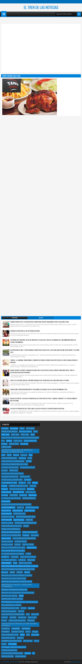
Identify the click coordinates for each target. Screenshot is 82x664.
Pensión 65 (22, 617)
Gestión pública (7, 541)
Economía (23, 495)
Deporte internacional (17, 489)
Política (4, 620)
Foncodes (34, 535)
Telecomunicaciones (9, 650)
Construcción (25, 477)
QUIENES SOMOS (18, 632)
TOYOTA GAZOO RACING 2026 (12, 653)
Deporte (5, 489)
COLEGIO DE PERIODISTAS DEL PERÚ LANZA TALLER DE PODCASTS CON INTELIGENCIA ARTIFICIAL (37, 408)
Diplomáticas (6, 492)
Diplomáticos (30, 492)
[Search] (79, 14)
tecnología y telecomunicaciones (14, 647)
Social (36, 641)
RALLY (28, 632)
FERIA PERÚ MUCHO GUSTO (11, 526)
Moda (21, 596)
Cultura (34, 483)
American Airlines (25, 431)
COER (30, 458)
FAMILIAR (29, 520)
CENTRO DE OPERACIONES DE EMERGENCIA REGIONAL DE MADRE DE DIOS (17, 451)
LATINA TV (5, 557)
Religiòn (35, 632)
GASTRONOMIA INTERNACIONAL (24, 538)
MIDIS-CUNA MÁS (25, 563)
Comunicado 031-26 (27, 467)
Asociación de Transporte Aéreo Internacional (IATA (20, 438)
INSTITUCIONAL (28, 544)
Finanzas (26, 535)
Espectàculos (7, 514)
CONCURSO (13, 470)
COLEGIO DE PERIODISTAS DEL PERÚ (15, 464)
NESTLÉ (21, 611)
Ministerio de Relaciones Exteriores (14, 590)
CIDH (3, 455)
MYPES (23, 608)
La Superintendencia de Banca (13, 554)
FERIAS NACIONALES (30, 532)
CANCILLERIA (13, 444)
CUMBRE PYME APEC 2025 (18, 486)
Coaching (22, 458)
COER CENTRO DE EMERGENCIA (13, 461)
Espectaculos (18, 511)
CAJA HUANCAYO (30, 441)
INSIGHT (17, 544)
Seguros (20, 638)
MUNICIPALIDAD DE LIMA (10, 608)
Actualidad (14, 428)
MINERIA (20, 572)
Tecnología (12, 644)
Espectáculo (6, 511)
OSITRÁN (13, 617)
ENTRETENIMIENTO (8, 507)
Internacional (31, 548)
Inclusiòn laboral (20, 541)
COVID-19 (22, 483)
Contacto (27, 480)
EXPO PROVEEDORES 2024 (25, 517)
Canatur (4, 444)
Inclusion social (7, 544)
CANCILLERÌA (6, 447)
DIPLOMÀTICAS (18, 492)
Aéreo (22, 428)
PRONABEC (6, 632)
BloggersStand (76, 662)
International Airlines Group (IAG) (13, 551)
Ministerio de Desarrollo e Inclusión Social (17, 582)
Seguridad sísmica (8, 638)
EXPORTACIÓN (7, 520)
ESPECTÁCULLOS (32, 507)
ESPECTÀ (20, 507)
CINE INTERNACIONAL (9, 458)
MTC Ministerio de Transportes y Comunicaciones (20, 602)
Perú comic (32, 617)
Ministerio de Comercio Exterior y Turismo (17, 575)
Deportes (30, 489)
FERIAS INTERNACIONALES (11, 532)
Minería (27, 572)
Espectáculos (30, 511)
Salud (22, 635)
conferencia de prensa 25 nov (12, 474)
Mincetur (5, 572)
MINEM (12, 572)
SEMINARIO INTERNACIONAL (11, 641)
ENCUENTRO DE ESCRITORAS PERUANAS (16, 504)
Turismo (28, 653)
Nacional (31, 608)
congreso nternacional (10, 477)
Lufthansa (22, 560)
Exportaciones (19, 520)
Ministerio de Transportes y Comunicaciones (18, 593)
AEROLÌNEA (30, 428)
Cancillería (24, 444)
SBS (27, 635)
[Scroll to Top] (79, 661)
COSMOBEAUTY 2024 (9, 483)
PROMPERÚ (16, 629)
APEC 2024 (5, 435)
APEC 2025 (15, 435)
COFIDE (28, 461)
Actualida (5, 428)
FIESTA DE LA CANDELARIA (11, 535)
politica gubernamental (17, 620)
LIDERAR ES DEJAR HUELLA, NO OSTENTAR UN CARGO (25, 331)
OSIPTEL (5, 617)
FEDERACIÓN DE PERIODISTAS (25, 523)
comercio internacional (10, 467)
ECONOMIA (14, 495)
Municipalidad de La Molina (11, 605)
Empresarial (6, 501)
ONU (27, 614)
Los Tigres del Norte (9, 560)
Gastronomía (6, 538)
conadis (4, 470)
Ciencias (24, 455)
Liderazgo (14, 557)
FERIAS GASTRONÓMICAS (11, 529)
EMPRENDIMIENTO (29, 498)
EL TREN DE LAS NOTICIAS (41, 7)
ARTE (32, 435)
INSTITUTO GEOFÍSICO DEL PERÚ (13, 548)
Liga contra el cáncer (28, 557)
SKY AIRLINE (27, 641)
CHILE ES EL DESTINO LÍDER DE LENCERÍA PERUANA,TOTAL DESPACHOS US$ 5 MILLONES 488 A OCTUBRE (39, 380)
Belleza (9, 441)
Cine (30, 455)
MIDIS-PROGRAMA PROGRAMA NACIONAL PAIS (18, 569)
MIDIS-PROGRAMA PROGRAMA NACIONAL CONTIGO (20, 566)
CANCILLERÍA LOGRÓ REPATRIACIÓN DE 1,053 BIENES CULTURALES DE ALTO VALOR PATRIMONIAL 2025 (38, 389)
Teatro (4, 644)
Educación (32, 495)
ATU (3, 441)
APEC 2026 (25, 435)
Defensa (33, 486)
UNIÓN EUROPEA (7, 656)
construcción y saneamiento (12, 480)
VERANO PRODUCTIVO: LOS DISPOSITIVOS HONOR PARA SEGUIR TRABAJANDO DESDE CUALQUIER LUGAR (39, 322)
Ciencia (16, 455)
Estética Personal (8, 517)
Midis (15, 563)
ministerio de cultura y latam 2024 (14, 578)
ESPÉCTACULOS (19, 514)
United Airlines (20, 656)
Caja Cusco (18, 441)
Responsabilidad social (10, 635)
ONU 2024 (35, 614)
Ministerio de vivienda (9, 596)
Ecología (5, 495)
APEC (35, 431)
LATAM (28, 554)
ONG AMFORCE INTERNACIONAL (13, 614)
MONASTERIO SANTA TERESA (12, 599)
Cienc (9, 455)
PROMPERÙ (26, 629)
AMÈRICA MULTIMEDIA (9, 431)
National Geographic (9, 611)
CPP (28, 483)
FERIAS (26, 526)
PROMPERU (6, 629)
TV (33, 653)
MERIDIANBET (6, 563)
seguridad (35, 635)
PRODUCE (30, 620)
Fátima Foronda (7, 523)
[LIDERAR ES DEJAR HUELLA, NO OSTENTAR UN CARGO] (6, 333)
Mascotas (31, 560)
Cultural (4, 486)
